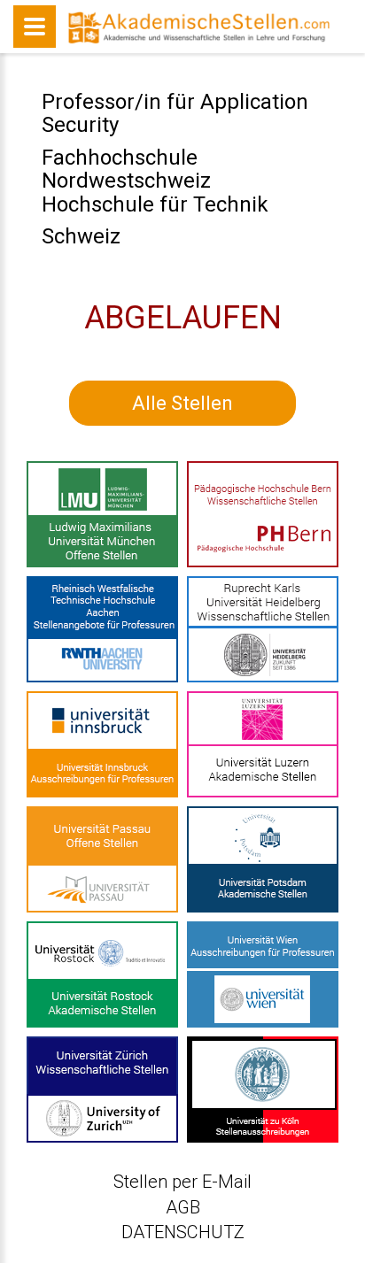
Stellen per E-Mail (182, 1181)
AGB (183, 1207)
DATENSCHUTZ (183, 1232)
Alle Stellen (182, 403)
